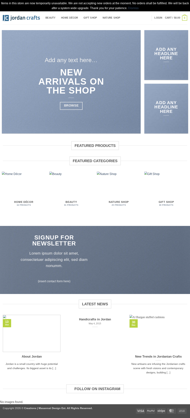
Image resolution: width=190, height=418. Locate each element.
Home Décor (69, 17)
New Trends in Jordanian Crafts (158, 356)
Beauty (50, 17)
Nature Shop (111, 17)
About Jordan (32, 356)
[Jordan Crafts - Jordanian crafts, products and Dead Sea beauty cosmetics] (21, 18)
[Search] (147, 17)
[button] (158, 18)
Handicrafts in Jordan (95, 319)
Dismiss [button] (133, 8)
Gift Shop (90, 17)
